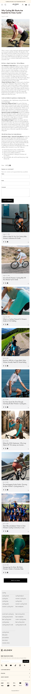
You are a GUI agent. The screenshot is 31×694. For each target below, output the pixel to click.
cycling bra (5, 598)
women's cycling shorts (21, 604)
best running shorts (20, 614)
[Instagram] (20, 665)
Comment (4, 187)
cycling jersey (5, 622)
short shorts (5, 640)
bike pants (4, 635)
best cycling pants (6, 619)
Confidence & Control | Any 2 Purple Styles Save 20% (15, 1)
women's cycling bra (20, 598)
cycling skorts (5, 596)
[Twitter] (1, 665)
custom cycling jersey (20, 619)
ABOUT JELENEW (5, 677)
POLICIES (3, 673)
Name (3, 173)
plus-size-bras (5, 637)
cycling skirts (18, 601)
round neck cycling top (8, 614)
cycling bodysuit (19, 596)
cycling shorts (5, 632)
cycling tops (5, 601)
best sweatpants (19, 606)
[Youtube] (11, 665)
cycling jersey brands (7, 617)
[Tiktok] (15, 665)
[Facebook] (6, 665)
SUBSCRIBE (26, 661)
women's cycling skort (7, 606)
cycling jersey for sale (7, 625)
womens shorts (5, 643)
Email (3, 180)
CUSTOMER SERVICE (5, 669)
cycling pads (5, 604)
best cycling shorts (19, 622)
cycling (4, 593)
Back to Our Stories (15, 580)
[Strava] (24, 665)
